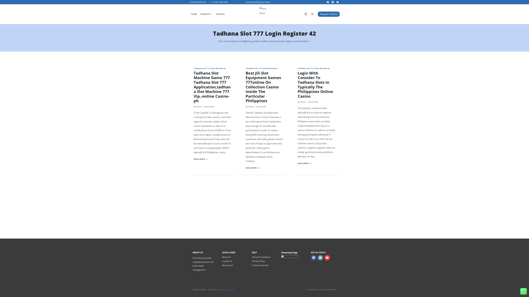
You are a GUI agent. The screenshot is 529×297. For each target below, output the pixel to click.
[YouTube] (337, 2)
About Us (226, 257)
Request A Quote (329, 14)
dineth (199, 106)
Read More (201, 159)
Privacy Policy (258, 261)
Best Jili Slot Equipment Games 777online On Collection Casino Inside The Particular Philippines (263, 86)
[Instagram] (333, 2)
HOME (194, 14)
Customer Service (260, 265)
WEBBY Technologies (226, 289)
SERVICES (220, 14)
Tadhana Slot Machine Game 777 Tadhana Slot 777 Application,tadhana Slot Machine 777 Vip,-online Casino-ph (212, 86)
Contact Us (227, 261)
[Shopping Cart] (305, 14)
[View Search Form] (312, 14)
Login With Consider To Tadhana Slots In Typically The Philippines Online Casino (315, 84)
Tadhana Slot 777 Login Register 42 (210, 68)
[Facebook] (328, 2)
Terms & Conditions (261, 257)
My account (227, 265)
